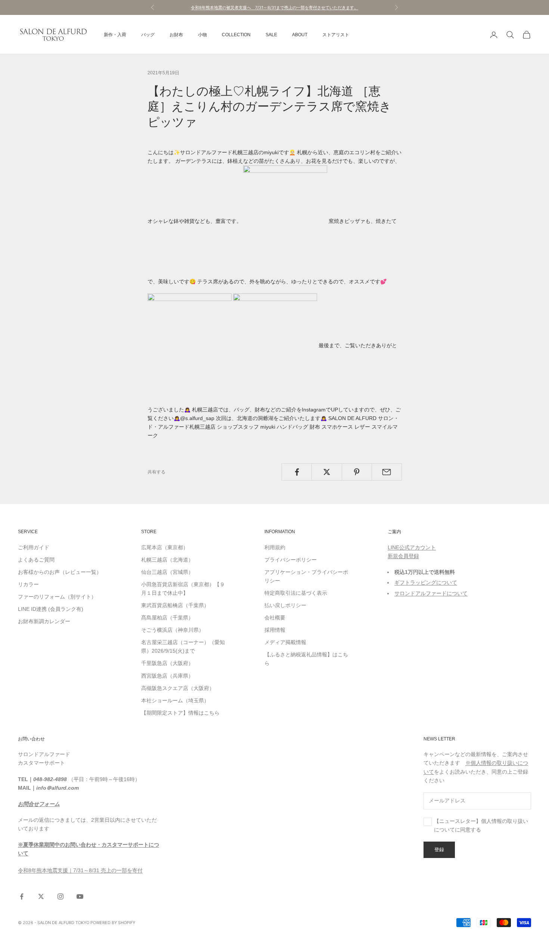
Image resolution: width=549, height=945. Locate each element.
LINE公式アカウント (412, 547)
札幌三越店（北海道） (167, 560)
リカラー (28, 584)
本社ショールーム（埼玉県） (175, 700)
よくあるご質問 (36, 560)
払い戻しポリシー (285, 605)
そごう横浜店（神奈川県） (172, 630)
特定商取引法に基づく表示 (295, 593)
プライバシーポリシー (290, 560)
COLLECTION (236, 34)
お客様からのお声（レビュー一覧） (60, 572)
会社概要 (274, 618)
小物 (202, 34)
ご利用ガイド (33, 547)
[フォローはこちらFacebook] (21, 896)
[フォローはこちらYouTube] (80, 896)
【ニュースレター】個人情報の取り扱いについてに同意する (481, 825)
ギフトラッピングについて (425, 582)
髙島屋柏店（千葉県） (167, 618)
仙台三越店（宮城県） (167, 572)
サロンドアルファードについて (431, 593)
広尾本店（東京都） (164, 547)
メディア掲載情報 (285, 642)
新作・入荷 (115, 34)
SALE (271, 34)
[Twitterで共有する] (326, 472)
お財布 (176, 34)
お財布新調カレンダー (44, 621)
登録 (439, 849)
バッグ (148, 34)
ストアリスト (335, 34)
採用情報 (274, 630)
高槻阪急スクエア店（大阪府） (177, 688)
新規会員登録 (403, 556)
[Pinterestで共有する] (357, 472)
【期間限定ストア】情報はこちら (180, 713)
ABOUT (299, 34)
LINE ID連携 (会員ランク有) (50, 609)
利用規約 (274, 547)
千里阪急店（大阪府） (167, 663)
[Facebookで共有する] (296, 472)
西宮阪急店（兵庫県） (167, 676)
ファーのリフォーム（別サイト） (57, 597)
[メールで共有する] (386, 472)
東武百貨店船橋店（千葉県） (175, 605)
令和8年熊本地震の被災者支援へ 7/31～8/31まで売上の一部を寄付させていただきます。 (274, 7)
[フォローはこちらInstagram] (60, 896)
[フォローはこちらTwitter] (41, 896)
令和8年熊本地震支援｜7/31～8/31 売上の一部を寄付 (80, 870)
